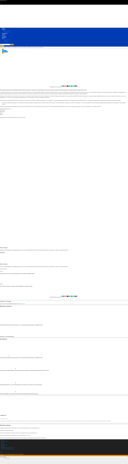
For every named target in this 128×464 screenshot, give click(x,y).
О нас (3, 38)
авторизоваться (22, 303)
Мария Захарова (3, 59)
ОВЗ (3, 53)
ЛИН (3, 49)
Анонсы (3, 34)
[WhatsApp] (70, 86)
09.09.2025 (8, 59)
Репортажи (4, 37)
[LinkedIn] (74, 86)
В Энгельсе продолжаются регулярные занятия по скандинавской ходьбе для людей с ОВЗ (18, 432)
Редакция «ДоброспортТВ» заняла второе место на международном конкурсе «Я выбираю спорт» (21, 325)
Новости (3, 29)
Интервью (4, 36)
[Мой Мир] (71, 86)
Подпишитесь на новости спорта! (8, 447)
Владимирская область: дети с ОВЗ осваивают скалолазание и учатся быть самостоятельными (21, 384)
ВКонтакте (2, 111)
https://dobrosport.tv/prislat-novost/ (17, 117)
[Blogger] (77, 86)
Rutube (1, 114)
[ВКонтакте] (63, 86)
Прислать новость (7, 39)
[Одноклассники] (64, 86)
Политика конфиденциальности (7, 448)
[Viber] (68, 86)
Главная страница (3, 47)
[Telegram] (66, 86)
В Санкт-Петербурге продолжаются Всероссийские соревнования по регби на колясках (19, 393)
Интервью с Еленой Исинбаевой (7, 336)
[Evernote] (73, 86)
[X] (67, 86)
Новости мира (6, 32)
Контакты (6, 41)
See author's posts (3, 269)
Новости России (7, 31)
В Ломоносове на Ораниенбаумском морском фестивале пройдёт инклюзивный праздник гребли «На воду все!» (24, 370)
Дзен (1, 113)
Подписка (2, 46)
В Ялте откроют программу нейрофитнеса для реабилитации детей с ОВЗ (15, 435)
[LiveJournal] (75, 86)
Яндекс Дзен (4, 445)
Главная (3, 28)
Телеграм (2, 110)
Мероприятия (4, 33)
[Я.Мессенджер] (61, 86)
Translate (7, 458)
